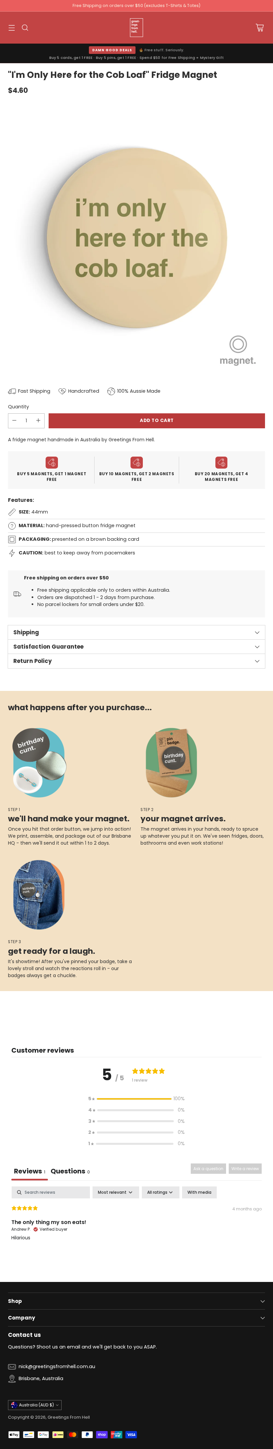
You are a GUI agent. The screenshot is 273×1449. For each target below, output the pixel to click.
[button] (136, 1099)
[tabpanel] (136, 1229)
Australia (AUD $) (36, 1405)
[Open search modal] (25, 27)
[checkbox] (199, 1192)
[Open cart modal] (259, 27)
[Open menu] (11, 27)
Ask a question (208, 1168)
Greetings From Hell (69, 1417)
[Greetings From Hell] (136, 27)
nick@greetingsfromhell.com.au (57, 1366)
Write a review (245, 1168)
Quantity (18, 406)
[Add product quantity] (38, 421)
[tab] (70, 1171)
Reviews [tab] (29, 1171)
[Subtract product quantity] (14, 421)
